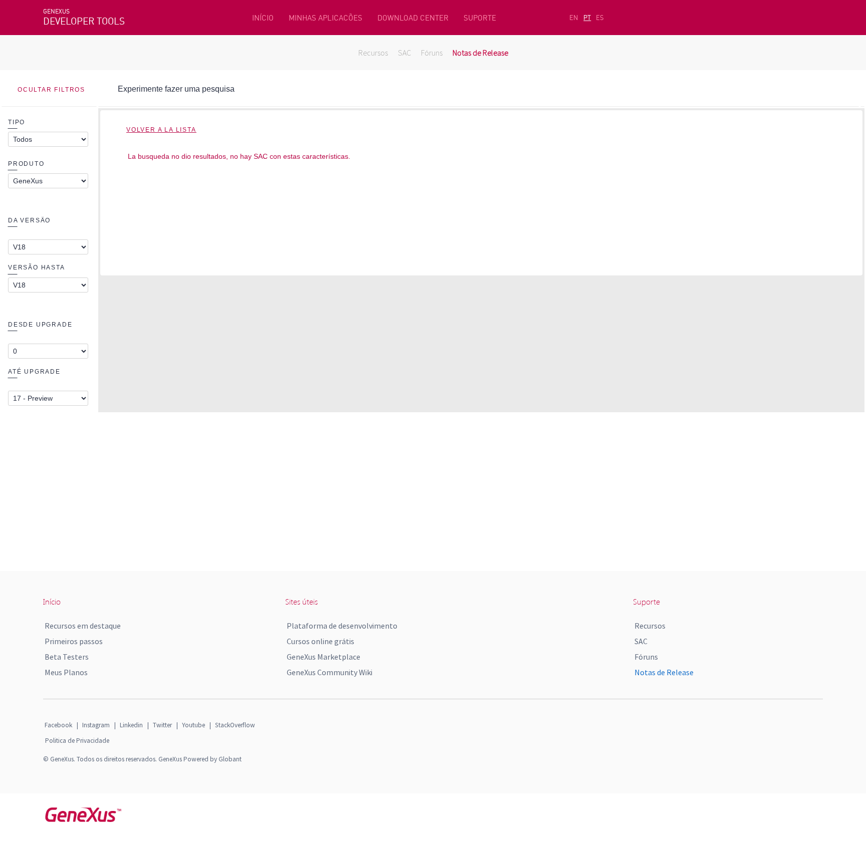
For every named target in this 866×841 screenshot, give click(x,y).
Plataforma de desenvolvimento (342, 626)
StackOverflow (235, 725)
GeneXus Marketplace (323, 657)
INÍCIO (263, 18)
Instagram (96, 725)
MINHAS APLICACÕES (325, 18)
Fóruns (432, 53)
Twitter (162, 725)
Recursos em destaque (83, 626)
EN (573, 18)
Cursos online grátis (320, 641)
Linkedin (131, 725)
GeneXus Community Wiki (329, 672)
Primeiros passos (74, 641)
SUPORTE (480, 18)
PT (587, 18)
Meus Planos (66, 672)
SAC (404, 53)
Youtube (193, 725)
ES (600, 18)
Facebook (58, 725)
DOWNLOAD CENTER (413, 18)
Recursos (373, 53)
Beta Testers (67, 657)
